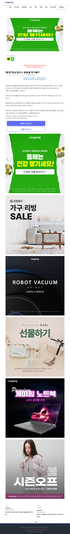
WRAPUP (40, 531)
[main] (9, 2)
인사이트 (16, 7)
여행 (41, 7)
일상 (30, 7)
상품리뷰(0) (7, 510)
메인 (10, 7)
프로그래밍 (53, 7)
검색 (7, 505)
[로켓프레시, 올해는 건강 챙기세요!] (35, 34)
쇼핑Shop (61, 7)
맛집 (36, 7)
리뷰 (46, 7)
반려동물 (24, 7)
